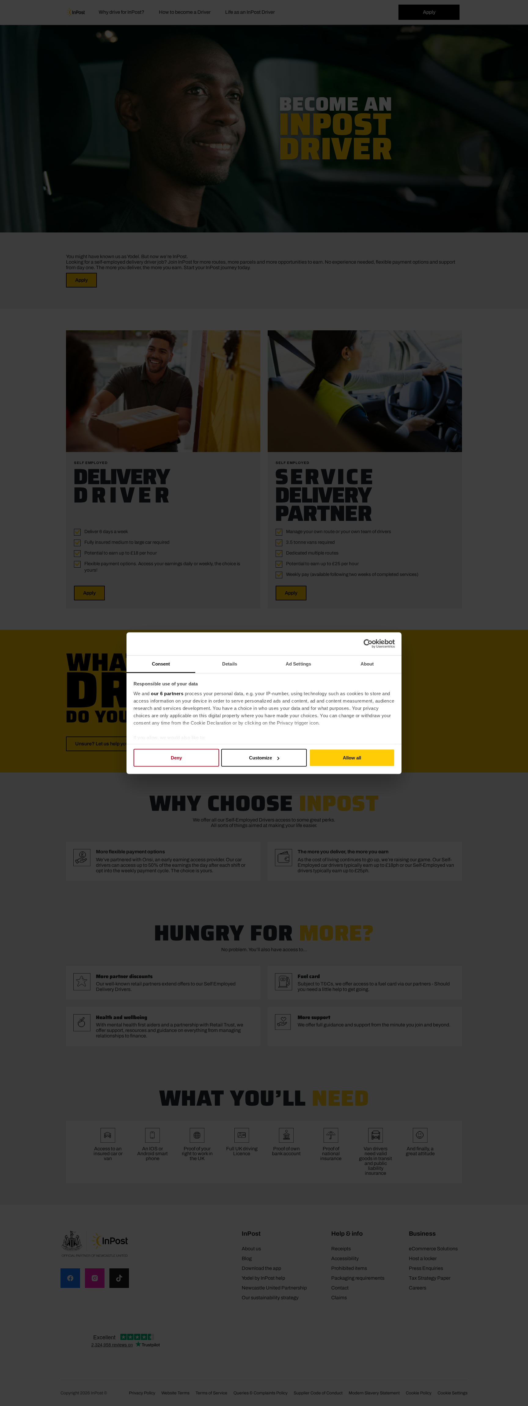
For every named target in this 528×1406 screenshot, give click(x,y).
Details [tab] (229, 663)
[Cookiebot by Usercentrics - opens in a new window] (368, 643)
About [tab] (367, 663)
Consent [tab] (161, 663)
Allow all (352, 757)
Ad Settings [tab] (298, 663)
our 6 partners (167, 693)
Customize (260, 757)
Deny (176, 757)
